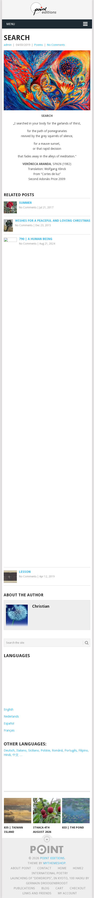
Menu (10, 24)
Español (9, 723)
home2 (78, 868)
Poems (38, 44)
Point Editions (52, 858)
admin (8, 44)
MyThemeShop (54, 863)
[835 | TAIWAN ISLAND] (17, 810)
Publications (24, 888)
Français (9, 730)
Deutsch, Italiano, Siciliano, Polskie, (28, 750)
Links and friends (36, 893)
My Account (67, 893)
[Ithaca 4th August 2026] (46, 810)
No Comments (56, 44)
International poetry (50, 873)
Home (62, 868)
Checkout (78, 888)
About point (21, 868)
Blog (45, 888)
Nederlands (11, 716)
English (8, 709)
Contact (44, 868)
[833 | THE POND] (75, 810)
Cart (59, 888)
